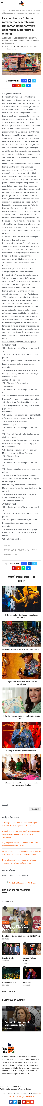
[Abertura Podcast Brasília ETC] (32, 949)
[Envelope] (32, 1102)
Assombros (27, 982)
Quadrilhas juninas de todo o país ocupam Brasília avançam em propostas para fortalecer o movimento (21, 834)
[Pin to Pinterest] (14, 85)
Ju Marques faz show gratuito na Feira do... (21, 751)
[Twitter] (15, 1102)
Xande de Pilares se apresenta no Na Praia (21, 936)
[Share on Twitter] (34, 80)
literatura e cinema (10, 554)
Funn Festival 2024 (9, 982)
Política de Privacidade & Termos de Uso (15, 1089)
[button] (4, 1018)
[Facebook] (11, 1102)
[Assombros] (32, 973)
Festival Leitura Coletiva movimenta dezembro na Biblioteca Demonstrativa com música (20, 549)
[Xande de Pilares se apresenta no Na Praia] (21, 920)
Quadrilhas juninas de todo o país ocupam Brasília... (21, 650)
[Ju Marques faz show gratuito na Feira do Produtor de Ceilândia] (21, 735)
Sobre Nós (4, 1086)
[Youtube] (24, 1102)
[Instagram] (19, 1102)
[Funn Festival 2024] (11, 973)
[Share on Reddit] (18, 85)
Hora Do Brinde (8, 958)
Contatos (15, 1086)
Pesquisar (6, 805)
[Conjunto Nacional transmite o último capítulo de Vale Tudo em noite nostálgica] (21, 1018)
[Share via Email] (28, 85)
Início (4, 11)
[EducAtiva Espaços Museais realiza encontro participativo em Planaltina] (21, 767)
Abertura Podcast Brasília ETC (29, 959)
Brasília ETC (7, 545)
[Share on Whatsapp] (23, 85)
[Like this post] (25, 80)
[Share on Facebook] (29, 80)
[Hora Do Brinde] (11, 949)
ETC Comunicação (19, 46)
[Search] (41, 3)
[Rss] (28, 1102)
